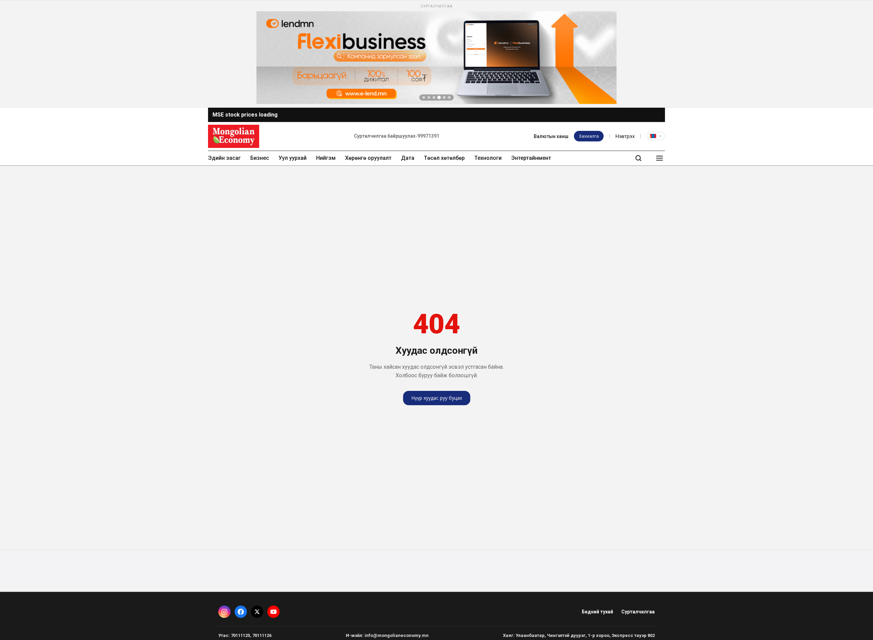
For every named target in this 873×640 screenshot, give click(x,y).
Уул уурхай (293, 158)
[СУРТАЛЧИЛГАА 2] (429, 97)
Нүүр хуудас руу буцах (436, 398)
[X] (257, 612)
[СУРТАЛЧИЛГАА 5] (444, 97)
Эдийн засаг (224, 158)
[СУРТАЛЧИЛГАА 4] (439, 97)
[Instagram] (224, 612)
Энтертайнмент (531, 158)
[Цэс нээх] (659, 158)
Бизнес (259, 158)
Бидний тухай (597, 611)
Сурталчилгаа (638, 611)
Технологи (488, 158)
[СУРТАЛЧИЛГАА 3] (434, 97)
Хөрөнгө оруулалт (368, 158)
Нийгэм (326, 158)
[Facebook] (241, 612)
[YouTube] (273, 612)
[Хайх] (638, 158)
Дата (407, 158)
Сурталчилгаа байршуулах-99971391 (396, 136)
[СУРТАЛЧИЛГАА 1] (424, 97)
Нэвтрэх (625, 136)
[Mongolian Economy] (233, 136)
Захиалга (589, 136)
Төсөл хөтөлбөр (444, 158)
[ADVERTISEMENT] (436, 54)
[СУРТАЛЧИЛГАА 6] (449, 97)
